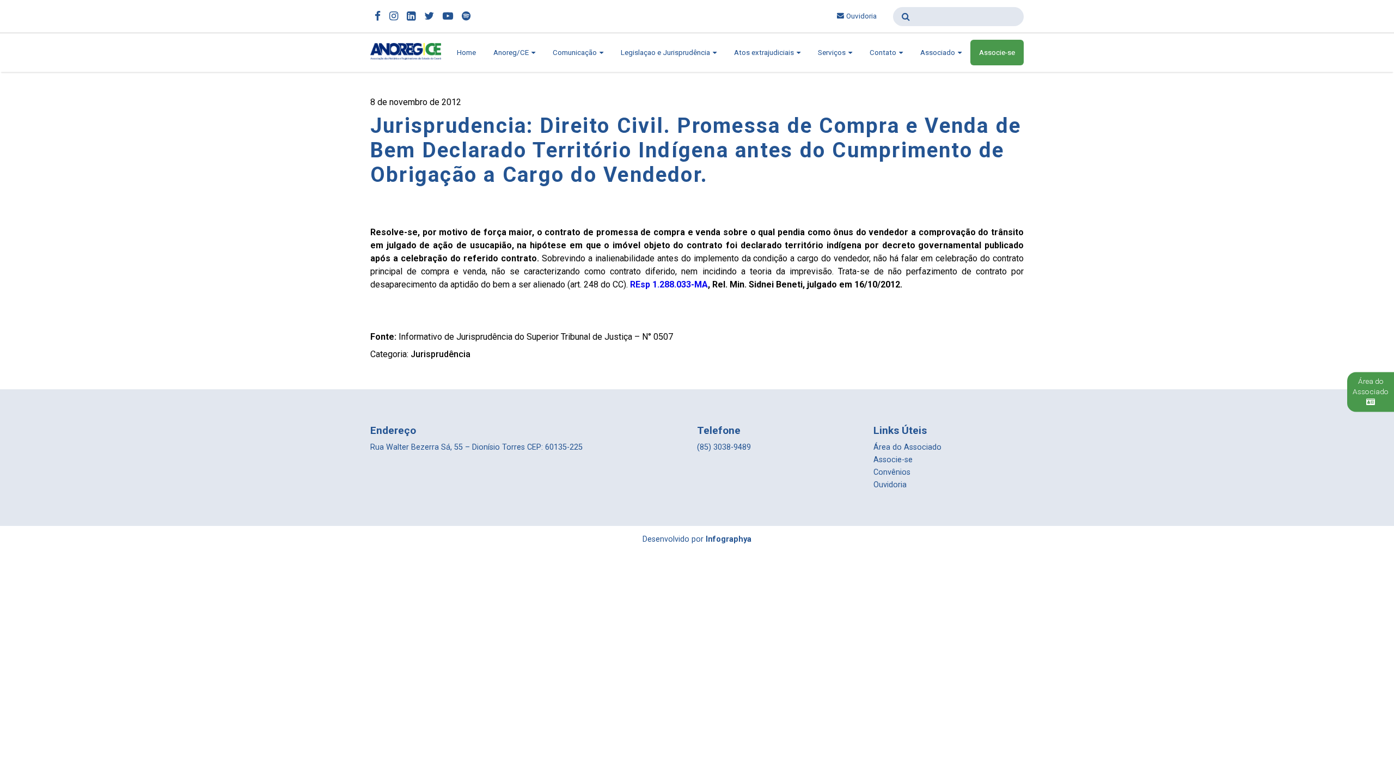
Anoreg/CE (511, 52)
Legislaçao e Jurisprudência (666, 52)
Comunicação (575, 52)
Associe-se (997, 52)
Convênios (891, 472)
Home (466, 52)
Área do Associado (907, 447)
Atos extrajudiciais (765, 52)
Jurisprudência (440, 354)
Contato (884, 52)
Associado (938, 52)
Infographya (728, 539)
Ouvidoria (861, 16)
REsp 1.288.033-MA (669, 284)
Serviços (832, 52)
